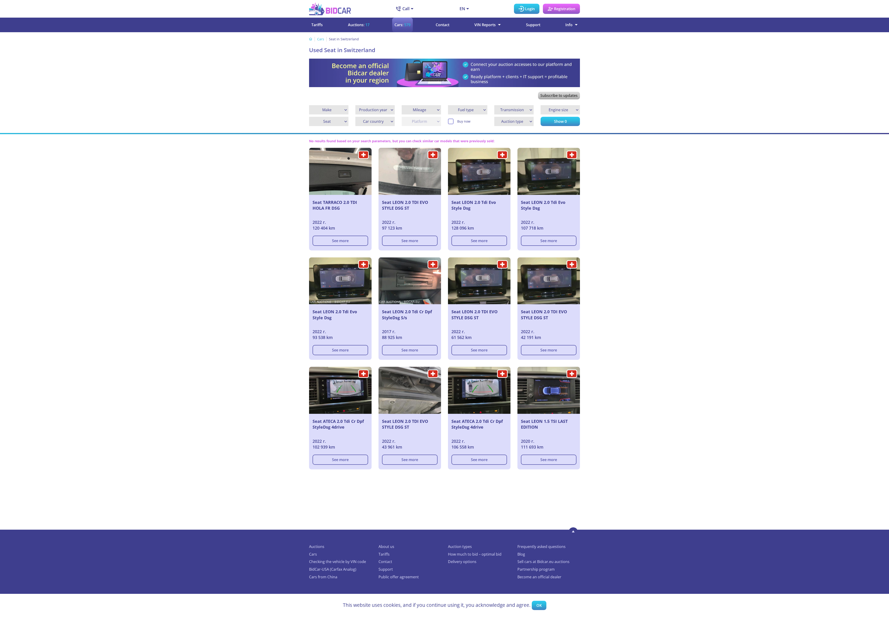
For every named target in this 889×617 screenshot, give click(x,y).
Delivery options (462, 561)
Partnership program (536, 569)
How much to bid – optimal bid (474, 554)
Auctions (316, 546)
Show (560, 121)
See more (340, 240)
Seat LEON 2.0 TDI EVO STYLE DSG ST (405, 205)
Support (533, 24)
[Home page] (310, 39)
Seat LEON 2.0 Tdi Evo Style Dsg (473, 205)
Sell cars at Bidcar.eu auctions (543, 561)
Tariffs (317, 24)
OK (539, 605)
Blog (521, 554)
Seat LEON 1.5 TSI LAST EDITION (544, 424)
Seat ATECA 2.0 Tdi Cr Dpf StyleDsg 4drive (338, 424)
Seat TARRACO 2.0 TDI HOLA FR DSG (335, 205)
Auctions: (358, 24)
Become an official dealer (539, 576)
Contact (442, 24)
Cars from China (323, 576)
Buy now (463, 121)
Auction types (460, 546)
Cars (320, 39)
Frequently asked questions (541, 546)
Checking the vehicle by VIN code (337, 561)
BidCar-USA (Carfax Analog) (332, 569)
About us (386, 546)
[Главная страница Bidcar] (330, 8)
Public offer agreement (399, 576)
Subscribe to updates (559, 95)
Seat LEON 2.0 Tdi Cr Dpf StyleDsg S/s (407, 314)
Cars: (402, 24)
